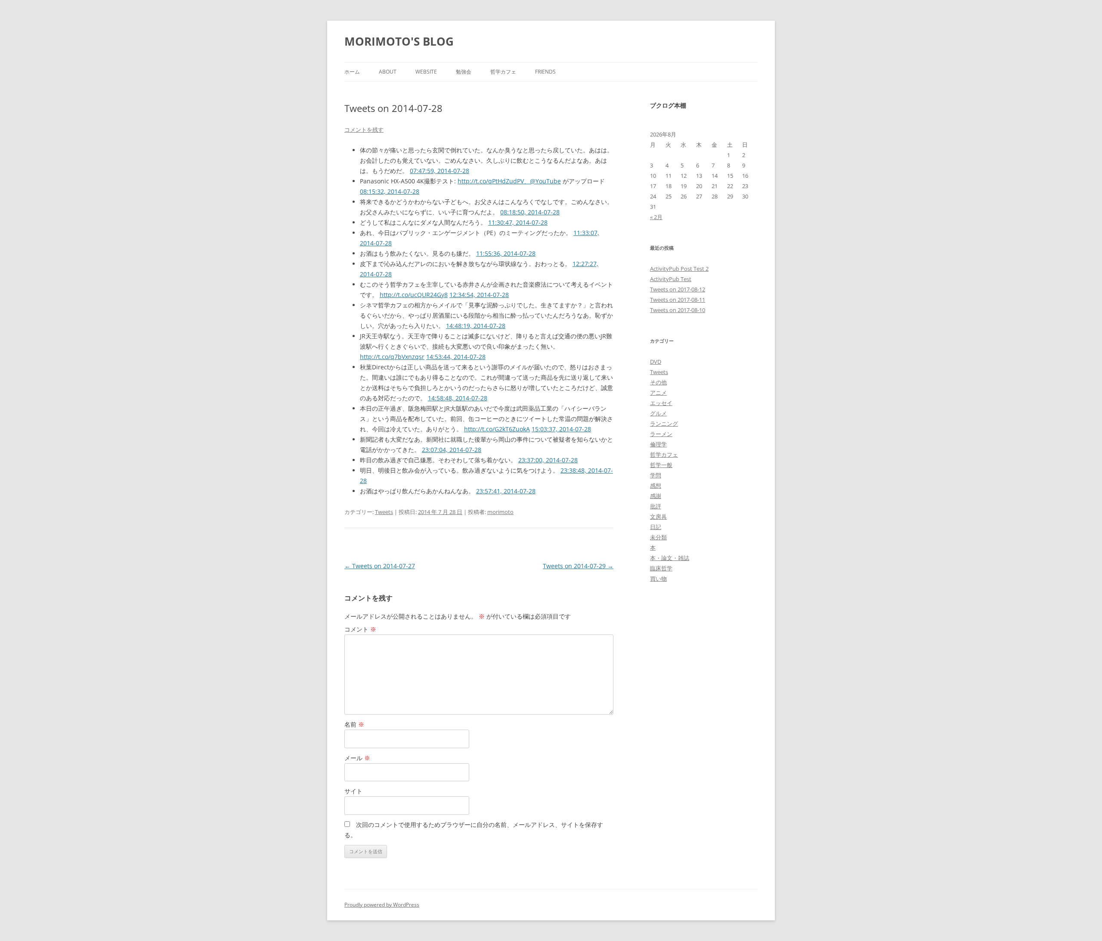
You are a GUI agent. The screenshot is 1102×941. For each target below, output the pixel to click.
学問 (655, 475)
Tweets (384, 512)
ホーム (352, 71)
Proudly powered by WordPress (381, 904)
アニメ (658, 392)
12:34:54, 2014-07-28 (479, 295)
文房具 (658, 516)
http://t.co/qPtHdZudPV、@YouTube (509, 181)
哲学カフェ (503, 71)
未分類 (658, 537)
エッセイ (661, 403)
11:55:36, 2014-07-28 (506, 253)
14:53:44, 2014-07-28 (456, 357)
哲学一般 (661, 465)
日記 (655, 527)
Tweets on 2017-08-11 (677, 299)
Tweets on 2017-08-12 (677, 289)
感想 (655, 485)
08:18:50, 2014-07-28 (530, 212)
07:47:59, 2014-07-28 (439, 171)
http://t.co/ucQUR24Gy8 (414, 295)
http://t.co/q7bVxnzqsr (392, 357)
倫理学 (658, 444)
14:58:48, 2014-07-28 (457, 398)
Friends (545, 71)
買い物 (658, 578)
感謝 (655, 496)
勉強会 (463, 71)
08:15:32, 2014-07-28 (389, 191)
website (426, 71)
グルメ (658, 413)
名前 (354, 724)
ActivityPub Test (670, 279)
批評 (655, 506)
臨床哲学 (661, 568)
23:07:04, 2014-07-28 (451, 450)
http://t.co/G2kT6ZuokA (497, 429)
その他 (658, 382)
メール (357, 758)
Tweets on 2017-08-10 (677, 310)
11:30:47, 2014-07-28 (518, 222)
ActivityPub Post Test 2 (679, 268)
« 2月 (656, 217)
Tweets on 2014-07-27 (379, 566)
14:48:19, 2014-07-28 (475, 326)
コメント (360, 629)
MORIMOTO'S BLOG (399, 41)
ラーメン (661, 434)
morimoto (500, 512)
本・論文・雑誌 (669, 558)
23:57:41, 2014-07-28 (506, 491)
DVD (655, 361)
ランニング (664, 423)
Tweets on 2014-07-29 (578, 566)
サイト (353, 791)
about (387, 71)
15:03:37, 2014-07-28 (561, 429)
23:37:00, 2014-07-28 (548, 460)
